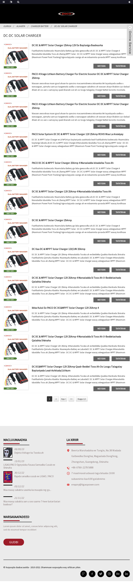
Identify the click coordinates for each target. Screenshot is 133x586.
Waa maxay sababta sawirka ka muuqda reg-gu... (27, 489)
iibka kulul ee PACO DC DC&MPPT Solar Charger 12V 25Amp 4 (65, 307)
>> (71, 399)
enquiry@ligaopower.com (85, 484)
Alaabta (20, 26)
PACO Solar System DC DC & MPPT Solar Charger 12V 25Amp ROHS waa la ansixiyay (77, 134)
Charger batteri (39, 26)
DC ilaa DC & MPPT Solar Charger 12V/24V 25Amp (58, 249)
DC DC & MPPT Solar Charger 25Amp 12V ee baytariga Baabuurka (67, 45)
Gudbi (13, 542)
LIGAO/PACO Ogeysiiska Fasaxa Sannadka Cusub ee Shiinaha (29, 466)
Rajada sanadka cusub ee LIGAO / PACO (34, 476)
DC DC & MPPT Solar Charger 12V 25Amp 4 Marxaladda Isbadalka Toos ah (71, 191)
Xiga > (63, 399)
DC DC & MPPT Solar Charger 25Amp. (52, 220)
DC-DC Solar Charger (65, 26)
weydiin (101, 66)
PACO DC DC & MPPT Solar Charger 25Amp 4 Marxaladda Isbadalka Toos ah (73, 162)
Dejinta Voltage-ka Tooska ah (29, 452)
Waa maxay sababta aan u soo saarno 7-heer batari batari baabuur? (31, 503)
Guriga (7, 26)
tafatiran (121, 66)
